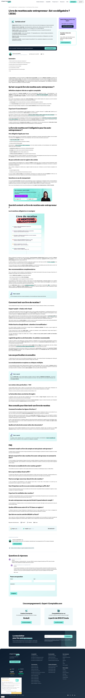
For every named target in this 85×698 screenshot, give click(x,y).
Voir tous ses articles (17, 543)
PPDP (17, 695)
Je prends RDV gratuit (50, 48)
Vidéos (64, 663)
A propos (64, 669)
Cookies (22, 695)
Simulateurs (65, 655)
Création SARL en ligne (51, 670)
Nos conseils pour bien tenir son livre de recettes (17, 69)
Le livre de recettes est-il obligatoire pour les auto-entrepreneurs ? (19, 62)
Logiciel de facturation (51, 657)
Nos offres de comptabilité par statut (37, 658)
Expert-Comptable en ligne (13, 7)
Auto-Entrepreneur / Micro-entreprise (32, 7)
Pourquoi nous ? (55, 1)
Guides (64, 658)
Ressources (62, 1)
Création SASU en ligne (52, 667)
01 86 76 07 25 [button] (80, 2)
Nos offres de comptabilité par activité (37, 657)
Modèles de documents (66, 657)
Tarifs (67, 1)
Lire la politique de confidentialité (6, 689)
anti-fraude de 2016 (51, 315)
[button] (3, 697)
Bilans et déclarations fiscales (53, 658)
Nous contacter (65, 675)
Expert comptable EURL (35, 678)
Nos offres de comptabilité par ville (36, 660)
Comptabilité (48, 1)
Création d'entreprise (40, 1)
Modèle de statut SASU (34, 669)
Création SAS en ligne (51, 672)
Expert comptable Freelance (35, 681)
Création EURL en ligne (51, 669)
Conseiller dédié (65, 677)
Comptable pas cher (34, 655)
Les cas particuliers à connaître (14, 67)
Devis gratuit (73, 1)
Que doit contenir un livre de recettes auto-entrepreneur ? (18, 64)
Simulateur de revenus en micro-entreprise (38, 672)
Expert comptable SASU (35, 680)
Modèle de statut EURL (34, 667)
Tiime (40, 345)
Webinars (64, 660)
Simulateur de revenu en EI (35, 670)
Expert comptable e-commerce (36, 683)
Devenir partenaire (66, 672)
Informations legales (12, 695)
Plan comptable (65, 665)
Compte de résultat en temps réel (53, 660)
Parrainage (64, 674)
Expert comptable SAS (34, 675)
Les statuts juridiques (21, 7)
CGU (20, 695)
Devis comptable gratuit (15, 661)
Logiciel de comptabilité (52, 655)
